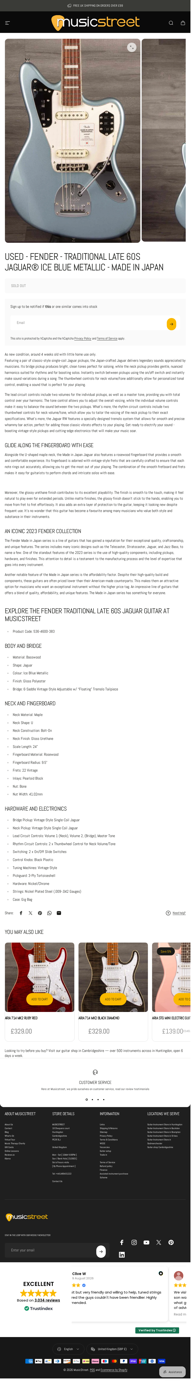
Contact (8, 1128)
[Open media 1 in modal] (132, 47)
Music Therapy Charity (15, 1143)
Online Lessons (12, 1150)
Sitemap (103, 1132)
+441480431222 (63, 1173)
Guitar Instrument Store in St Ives (162, 1135)
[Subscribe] (171, 324)
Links (102, 1124)
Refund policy (106, 1166)
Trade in (103, 1154)
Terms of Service (107, 338)
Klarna (8, 1158)
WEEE (102, 1143)
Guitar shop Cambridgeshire (160, 1147)
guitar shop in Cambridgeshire (83, 1050)
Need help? (179, 913)
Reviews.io (10, 1154)
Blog (7, 1132)
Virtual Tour (10, 1139)
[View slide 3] (98, 1099)
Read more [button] (183, 1314)
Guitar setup (105, 1150)
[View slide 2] (92, 1099)
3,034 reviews (47, 1300)
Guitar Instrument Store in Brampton (164, 1132)
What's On (9, 1135)
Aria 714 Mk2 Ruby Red (21, 1018)
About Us (9, 1124)
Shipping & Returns (109, 1128)
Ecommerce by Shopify (114, 1370)
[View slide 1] (87, 1099)
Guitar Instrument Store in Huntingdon (164, 1124)
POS (92, 1370)
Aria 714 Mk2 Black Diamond (99, 1018)
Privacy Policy (82, 338)
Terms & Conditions (109, 1139)
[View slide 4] (104, 1099)
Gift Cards (9, 1147)
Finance (103, 1169)
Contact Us (57, 1181)
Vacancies (105, 1147)
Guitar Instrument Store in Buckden (163, 1128)
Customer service (95, 1082)
